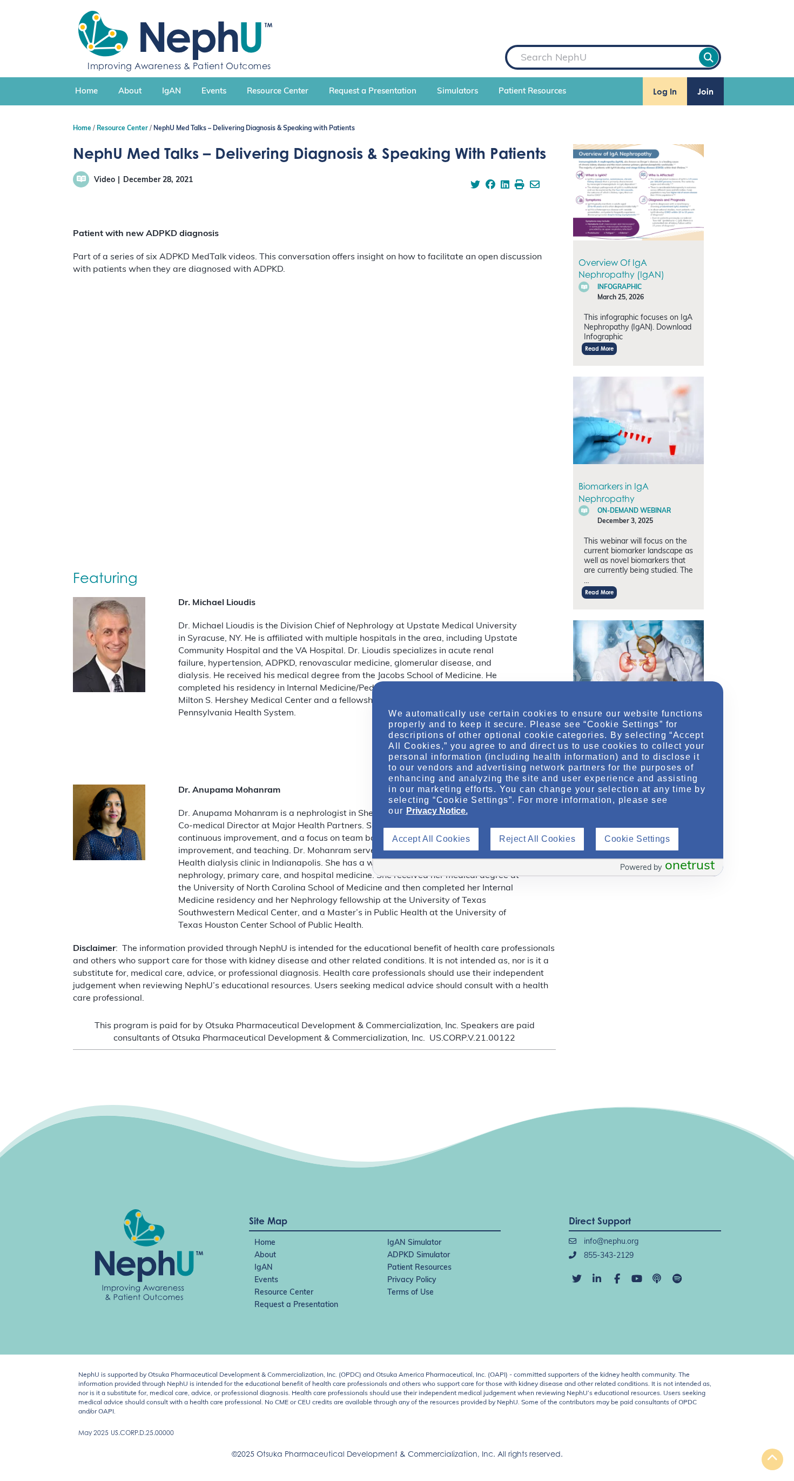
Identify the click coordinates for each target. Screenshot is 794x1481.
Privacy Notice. (437, 810)
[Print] (519, 186)
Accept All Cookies (431, 838)
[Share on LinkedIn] (505, 186)
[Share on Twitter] (475, 186)
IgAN (171, 92)
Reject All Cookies (537, 838)
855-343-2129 (608, 1256)
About (130, 92)
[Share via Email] (535, 186)
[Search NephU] (708, 57)
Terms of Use (410, 1293)
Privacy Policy (411, 1280)
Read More (599, 348)
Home (86, 92)
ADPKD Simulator (418, 1255)
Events (213, 92)
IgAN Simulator (414, 1243)
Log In (665, 91)
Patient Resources (532, 92)
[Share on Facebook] (490, 186)
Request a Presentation (372, 92)
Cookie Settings (637, 838)
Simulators (457, 92)
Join (705, 91)
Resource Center (277, 92)
